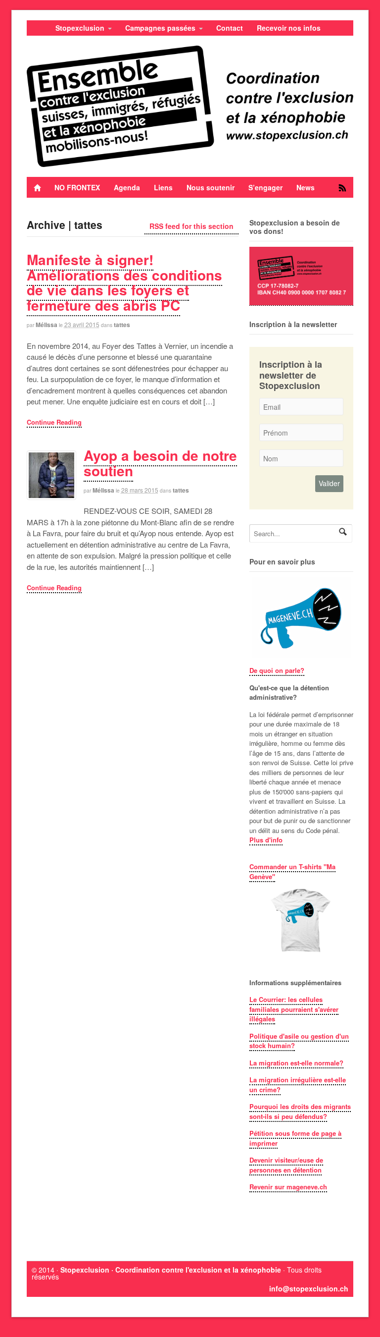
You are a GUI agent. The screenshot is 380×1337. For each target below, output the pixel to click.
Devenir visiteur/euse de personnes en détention (286, 1164)
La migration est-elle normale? (296, 1062)
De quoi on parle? (276, 670)
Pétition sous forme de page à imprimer (295, 1138)
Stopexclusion (79, 28)
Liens (163, 187)
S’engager (265, 187)
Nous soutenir (211, 187)
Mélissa (46, 324)
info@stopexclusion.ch (308, 1288)
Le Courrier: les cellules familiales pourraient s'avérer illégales (293, 1009)
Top (356, 1313)
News (305, 187)
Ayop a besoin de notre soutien (160, 463)
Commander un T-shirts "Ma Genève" (292, 871)
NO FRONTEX (77, 187)
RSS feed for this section (191, 226)
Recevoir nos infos (289, 28)
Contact (229, 28)
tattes (122, 324)
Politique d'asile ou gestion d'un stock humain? (299, 1041)
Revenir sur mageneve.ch (288, 1186)
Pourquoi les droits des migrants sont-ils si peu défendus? (300, 1111)
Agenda (127, 187)
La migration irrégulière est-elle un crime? (297, 1084)
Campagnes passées (160, 28)
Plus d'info (266, 839)
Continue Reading (54, 422)
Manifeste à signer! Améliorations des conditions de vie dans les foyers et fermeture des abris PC (124, 282)
